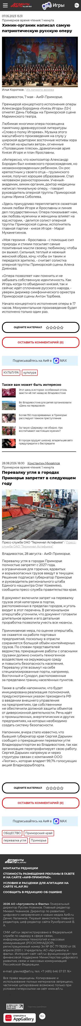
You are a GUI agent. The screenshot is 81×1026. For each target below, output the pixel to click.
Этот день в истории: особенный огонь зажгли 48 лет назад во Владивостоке (43, 391)
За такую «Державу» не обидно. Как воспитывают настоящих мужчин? (41, 429)
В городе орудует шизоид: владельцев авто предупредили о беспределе (46, 442)
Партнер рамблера (37, 1006)
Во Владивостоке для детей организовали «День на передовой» (45, 404)
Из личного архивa (40, 90)
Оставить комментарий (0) (41, 342)
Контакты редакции (20, 868)
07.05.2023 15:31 (12, 16)
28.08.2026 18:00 (13, 463)
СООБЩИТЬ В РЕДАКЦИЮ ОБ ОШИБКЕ (32, 892)
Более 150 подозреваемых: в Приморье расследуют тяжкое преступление (43, 417)
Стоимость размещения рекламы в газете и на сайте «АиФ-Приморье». (39, 875)
